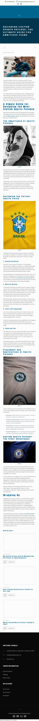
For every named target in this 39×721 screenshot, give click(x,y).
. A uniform (14, 470)
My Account (6, 689)
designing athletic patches (13, 116)
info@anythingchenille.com (26, 1)
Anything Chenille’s (29, 513)
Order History (6, 692)
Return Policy (6, 678)
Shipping (5, 674)
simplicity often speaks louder (25, 278)
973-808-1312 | (11, 1)
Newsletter (6, 695)
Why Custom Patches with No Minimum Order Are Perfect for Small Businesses (18, 557)
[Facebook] (18, 4)
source (19, 167)
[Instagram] (21, 4)
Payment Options (7, 671)
